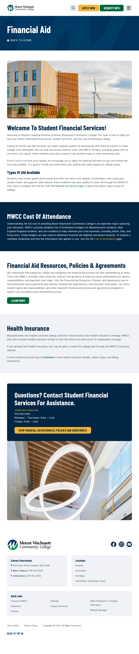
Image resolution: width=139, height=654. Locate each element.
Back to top (13, 633)
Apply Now (88, 8)
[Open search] (73, 8)
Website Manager (98, 610)
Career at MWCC (19, 601)
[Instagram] (121, 545)
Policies (14, 611)
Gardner (79, 565)
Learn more (18, 300)
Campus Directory (59, 606)
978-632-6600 (28, 571)
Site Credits (13, 625)
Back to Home (21, 40)
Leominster (80, 571)
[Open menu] (128, 8)
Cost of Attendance (104, 239)
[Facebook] (113, 545)
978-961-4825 (27, 576)
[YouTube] (129, 545)
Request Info (112, 8)
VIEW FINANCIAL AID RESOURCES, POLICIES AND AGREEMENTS (53, 430)
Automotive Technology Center (90, 581)
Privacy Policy (31, 625)
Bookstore (16, 606)
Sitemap (54, 601)
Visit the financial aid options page (64, 186)
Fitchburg (79, 576)
